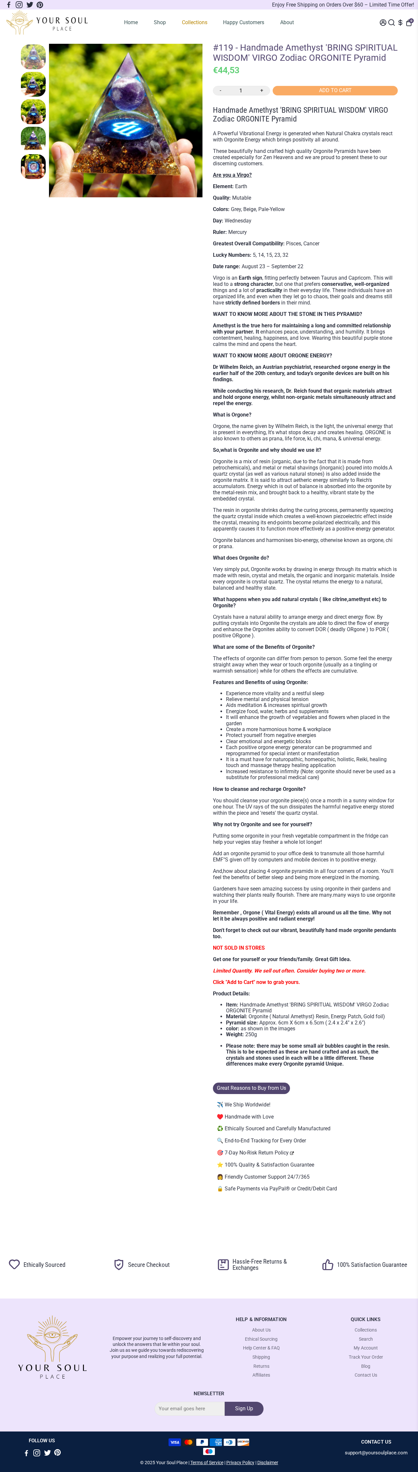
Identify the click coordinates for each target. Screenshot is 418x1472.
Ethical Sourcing (261, 1339)
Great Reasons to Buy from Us (251, 1088)
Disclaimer (267, 1462)
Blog (365, 1366)
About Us (261, 1330)
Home (131, 22)
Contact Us (366, 1375)
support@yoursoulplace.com (376, 1453)
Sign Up (244, 1408)
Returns (261, 1366)
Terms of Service (206, 1462)
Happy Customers (243, 22)
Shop (160, 22)
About (287, 22)
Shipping (261, 1357)
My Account (366, 1348)
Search (366, 1339)
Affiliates (261, 1375)
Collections (194, 22)
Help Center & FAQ (261, 1348)
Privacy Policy (240, 1462)
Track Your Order (366, 1357)
